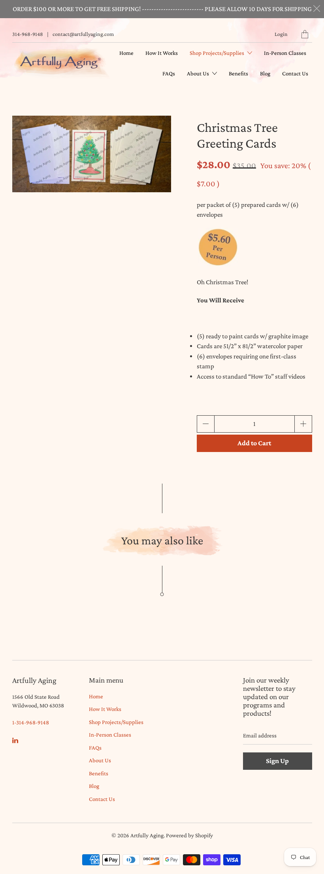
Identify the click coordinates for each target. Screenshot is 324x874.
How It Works (161, 53)
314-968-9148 (27, 34)
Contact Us (295, 73)
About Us (198, 73)
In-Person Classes (285, 53)
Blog (265, 73)
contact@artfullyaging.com (83, 34)
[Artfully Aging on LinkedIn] (15, 740)
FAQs (168, 73)
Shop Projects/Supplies (217, 53)
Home (126, 53)
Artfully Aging (147, 835)
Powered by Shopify (189, 835)
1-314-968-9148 (30, 722)
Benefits (238, 73)
